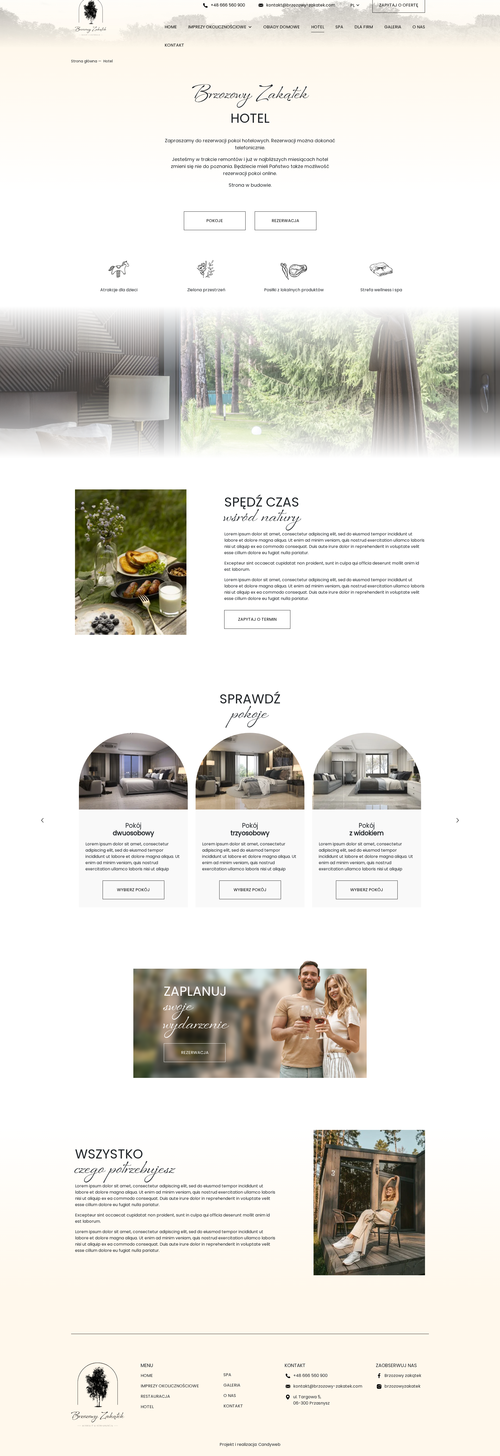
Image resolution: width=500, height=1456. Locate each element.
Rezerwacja (285, 221)
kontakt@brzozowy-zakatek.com (300, 5)
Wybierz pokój (133, 890)
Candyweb (269, 1444)
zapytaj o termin (257, 619)
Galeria (392, 27)
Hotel (317, 27)
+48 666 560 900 (228, 5)
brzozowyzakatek (402, 1386)
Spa (339, 27)
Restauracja (155, 1396)
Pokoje (214, 221)
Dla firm (363, 27)
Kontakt (174, 45)
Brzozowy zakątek (402, 1376)
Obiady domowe (281, 27)
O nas (419, 27)
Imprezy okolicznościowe (217, 27)
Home (171, 27)
